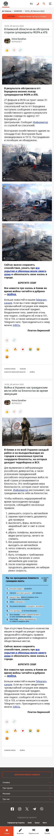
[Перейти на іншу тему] (37, 3)
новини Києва (9, 369)
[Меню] (50, 3)
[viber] (41, 809)
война (32, 372)
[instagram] (19, 809)
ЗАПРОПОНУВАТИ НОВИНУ (27, 774)
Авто (45, 823)
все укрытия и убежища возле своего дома (25, 271)
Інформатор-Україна (16, 823)
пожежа (23, 369)
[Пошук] (44, 3)
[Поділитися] (14, 50)
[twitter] (27, 809)
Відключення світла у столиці (32, 16)
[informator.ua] (5, 3)
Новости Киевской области (14, 372)
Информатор (40, 122)
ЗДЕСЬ (16, 325)
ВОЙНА (11, 294)
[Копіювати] (20, 50)
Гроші (37, 823)
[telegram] (34, 809)
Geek (30, 823)
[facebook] (12, 809)
